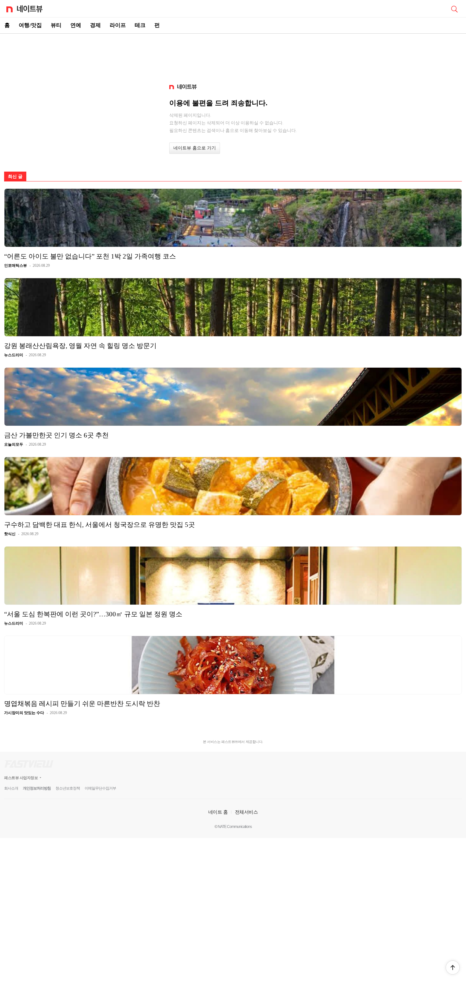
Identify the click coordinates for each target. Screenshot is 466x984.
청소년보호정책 (67, 788)
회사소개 (11, 788)
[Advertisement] (233, 56)
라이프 (118, 25)
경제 (95, 25)
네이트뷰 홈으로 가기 (194, 148)
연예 (75, 25)
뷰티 (56, 25)
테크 (140, 25)
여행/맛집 (30, 25)
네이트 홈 (218, 812)
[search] (454, 8)
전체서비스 (246, 812)
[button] (453, 967)
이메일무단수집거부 (100, 788)
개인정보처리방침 (37, 788)
